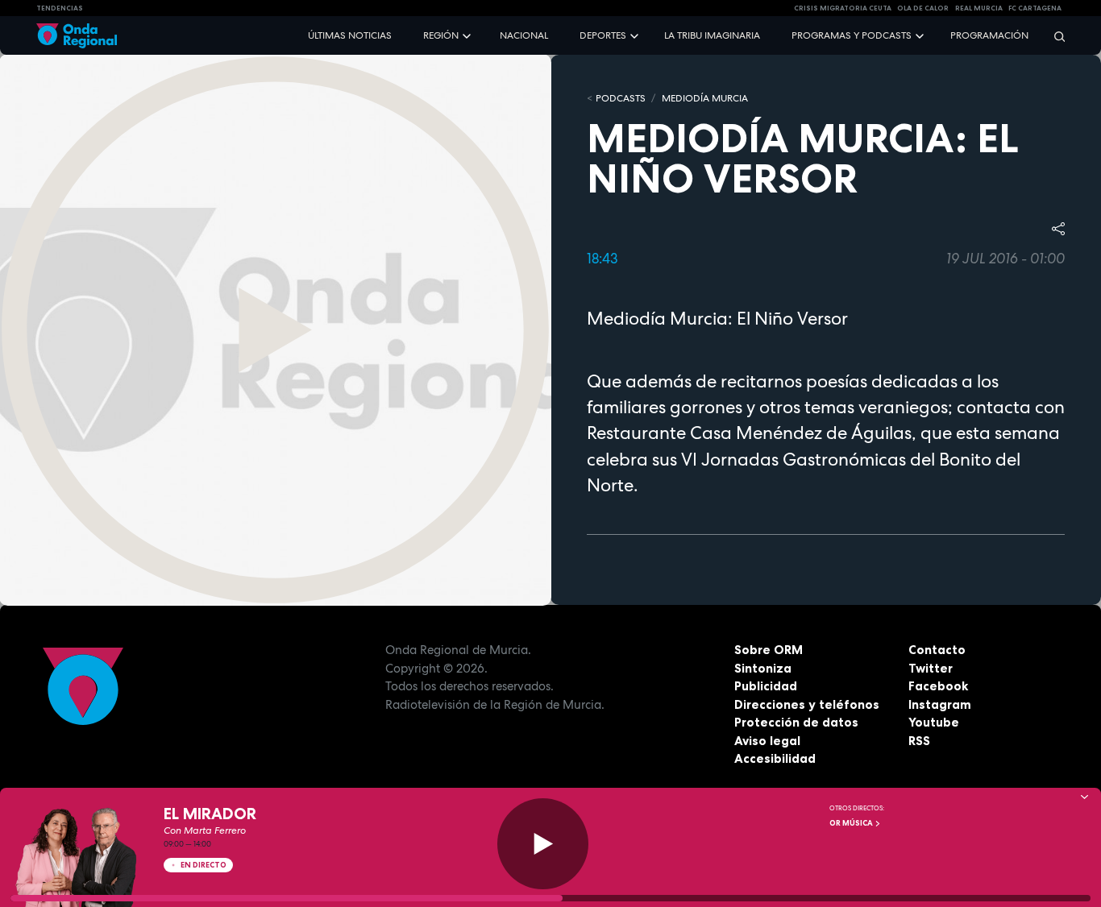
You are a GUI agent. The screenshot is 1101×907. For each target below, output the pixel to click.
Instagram (939, 704)
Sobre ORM (768, 649)
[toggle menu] (468, 35)
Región (441, 35)
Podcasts (621, 98)
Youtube (933, 722)
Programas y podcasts (851, 35)
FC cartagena (1035, 8)
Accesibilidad (775, 758)
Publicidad (765, 686)
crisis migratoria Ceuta (842, 8)
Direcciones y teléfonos (806, 704)
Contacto (937, 649)
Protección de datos (796, 722)
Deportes (603, 35)
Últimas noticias (350, 35)
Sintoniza (762, 668)
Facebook (938, 686)
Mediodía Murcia (705, 98)
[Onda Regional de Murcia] (76, 35)
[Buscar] (1054, 36)
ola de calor (923, 8)
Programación (989, 35)
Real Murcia (979, 8)
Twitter (930, 668)
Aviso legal (767, 740)
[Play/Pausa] (542, 843)
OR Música (852, 823)
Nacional (524, 35)
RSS (919, 740)
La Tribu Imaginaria (712, 35)
